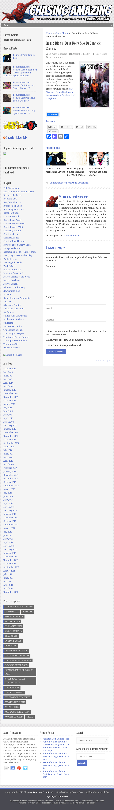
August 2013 (9, 489)
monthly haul (13, 631)
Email (49, 308)
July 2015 (7, 407)
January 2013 (9, 514)
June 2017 (7, 376)
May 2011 (7, 581)
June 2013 (8, 496)
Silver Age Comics (12, 305)
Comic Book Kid (11, 216)
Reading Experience (16, 665)
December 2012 (11, 517)
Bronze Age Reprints (13, 209)
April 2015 (8, 418)
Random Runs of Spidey (18, 660)
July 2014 (7, 450)
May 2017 (7, 379)
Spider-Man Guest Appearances (15, 681)
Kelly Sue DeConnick (78, 182)
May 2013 (8, 500)
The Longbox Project (13, 333)
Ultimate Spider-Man (17, 712)
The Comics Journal (13, 330)
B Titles (27, 611)
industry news (13, 626)
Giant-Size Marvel (12, 269)
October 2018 (9, 368)
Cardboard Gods (11, 213)
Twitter (25, 768)
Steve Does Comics (12, 326)
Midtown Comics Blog (14, 287)
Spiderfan (8, 323)
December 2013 (11, 475)
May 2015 (7, 415)
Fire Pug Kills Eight (12, 262)
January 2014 (9, 471)
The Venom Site (11, 344)
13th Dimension (11, 188)
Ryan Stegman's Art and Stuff (17, 298)
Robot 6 (7, 294)
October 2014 (9, 439)
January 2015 (9, 429)
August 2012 (9, 528)
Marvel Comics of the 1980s (16, 277)
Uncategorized (14, 717)
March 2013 (9, 507)
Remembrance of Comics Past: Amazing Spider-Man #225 (24, 110)
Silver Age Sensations (13, 308)
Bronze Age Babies (12, 206)
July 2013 (7, 493)
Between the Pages (12, 195)
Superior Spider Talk (16, 137)
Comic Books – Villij (13, 227)
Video (30, 717)
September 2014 (11, 443)
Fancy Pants (78, 792)
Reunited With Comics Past (56, 739)
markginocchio (80, 196)
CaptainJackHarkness (57, 796)
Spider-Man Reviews (13, 319)
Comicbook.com (11, 234)
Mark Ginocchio (59, 54)
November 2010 (10, 592)
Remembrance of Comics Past (19, 672)
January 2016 (9, 390)
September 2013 (11, 485)
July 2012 (7, 532)
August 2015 (9, 404)
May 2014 (8, 457)
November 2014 (10, 436)
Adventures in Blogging (19, 607)
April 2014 (8, 461)
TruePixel (48, 792)
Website (50, 319)
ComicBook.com (58, 182)
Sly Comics (8, 312)
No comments (55, 57)
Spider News (12, 687)
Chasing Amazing (33, 792)
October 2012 (9, 521)
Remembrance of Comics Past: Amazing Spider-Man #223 (24, 85)
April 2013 (8, 503)
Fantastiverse (10, 259)
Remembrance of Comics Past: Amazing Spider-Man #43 (24, 98)
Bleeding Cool (10, 199)
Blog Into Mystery (12, 202)
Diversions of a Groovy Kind (17, 245)
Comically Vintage (12, 230)
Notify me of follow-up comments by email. (70, 340)
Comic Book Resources (14, 223)
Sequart (7, 301)
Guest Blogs (61, 33)
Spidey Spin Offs (14, 692)
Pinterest (19, 768)
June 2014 (8, 454)
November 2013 (10, 478)
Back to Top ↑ (103, 360)
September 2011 (11, 567)
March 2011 (8, 588)
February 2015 (10, 425)
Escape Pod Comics (13, 248)
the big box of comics (17, 697)
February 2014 (10, 468)
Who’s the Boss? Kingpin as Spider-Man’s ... (98, 171)
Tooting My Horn (15, 702)
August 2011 (9, 571)
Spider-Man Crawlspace (15, 316)
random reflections (17, 655)
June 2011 (7, 578)
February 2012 (10, 549)
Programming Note (16, 650)
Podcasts (10, 646)
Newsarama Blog (11, 291)
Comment (51, 266)
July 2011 (7, 574)
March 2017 (8, 386)
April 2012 (8, 542)
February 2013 (10, 510)
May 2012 (8, 539)
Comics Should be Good (14, 241)
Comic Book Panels (12, 220)
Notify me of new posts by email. (64, 345)
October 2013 (9, 482)
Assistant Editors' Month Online (18, 191)
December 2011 (10, 556)
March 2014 (9, 464)
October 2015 (9, 400)
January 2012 (9, 553)
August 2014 (9, 446)
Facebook (12, 768)
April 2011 (8, 585)
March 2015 (8, 422)
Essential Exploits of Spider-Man (19, 252)
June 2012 (8, 535)
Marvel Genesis (11, 284)
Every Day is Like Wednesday (17, 255)
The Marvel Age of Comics (16, 337)
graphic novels (14, 616)
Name (50, 297)
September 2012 (11, 525)
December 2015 (10, 393)
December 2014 (11, 432)
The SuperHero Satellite (15, 340)
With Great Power (11, 347)
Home (49, 33)
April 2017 (8, 383)
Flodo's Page (9, 266)
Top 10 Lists (12, 707)
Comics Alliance (11, 238)
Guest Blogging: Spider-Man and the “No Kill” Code (76, 171)
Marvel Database (11, 280)
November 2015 (10, 397)
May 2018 (8, 372)
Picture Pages (13, 641)
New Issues (11, 636)
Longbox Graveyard (13, 273)
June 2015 (8, 411)
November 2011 (10, 560)
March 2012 (9, 546)
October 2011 (9, 564)
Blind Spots (12, 611)
